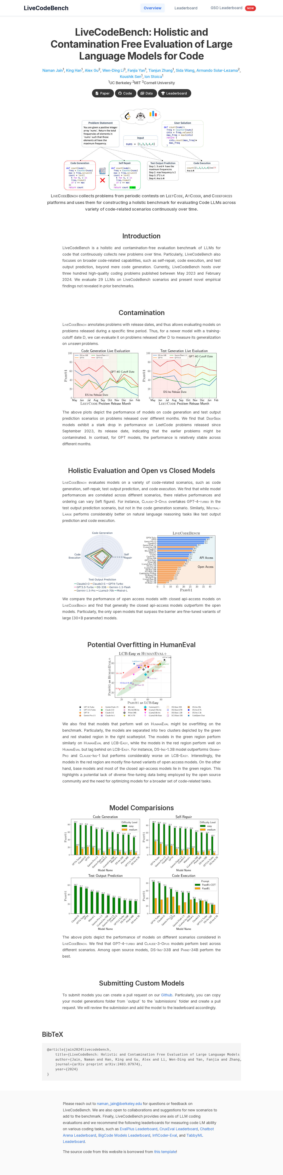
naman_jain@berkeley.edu (119, 1103)
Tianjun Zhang (160, 70)
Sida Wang (185, 70)
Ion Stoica (153, 76)
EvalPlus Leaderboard (138, 1129)
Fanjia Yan (136, 70)
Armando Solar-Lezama (217, 70)
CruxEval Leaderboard (179, 1129)
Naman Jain (52, 70)
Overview (152, 8)
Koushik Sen (130, 76)
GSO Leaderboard (232, 8)
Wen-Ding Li (113, 70)
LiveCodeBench (46, 8)
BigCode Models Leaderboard (124, 1135)
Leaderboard (186, 8)
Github (166, 995)
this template (165, 1152)
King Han (73, 70)
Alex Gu (91, 70)
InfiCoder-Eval (164, 1135)
